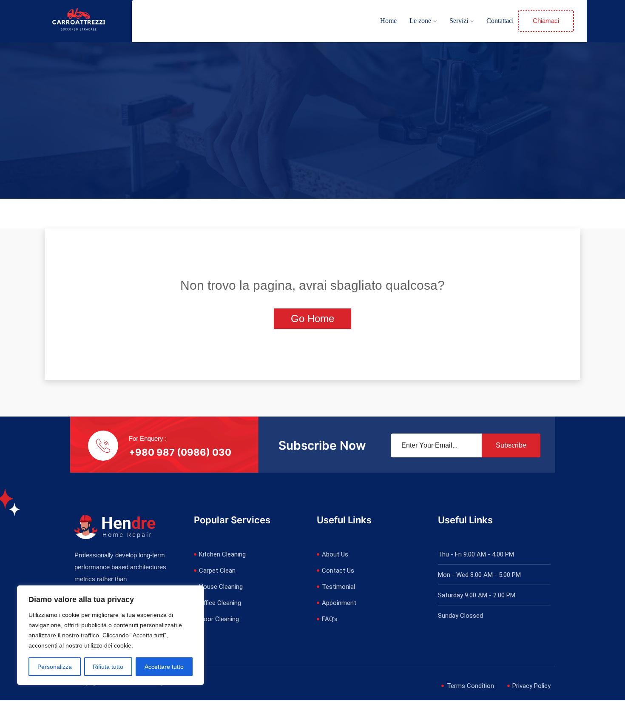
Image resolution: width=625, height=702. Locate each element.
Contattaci (500, 20)
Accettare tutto (164, 666)
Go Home (312, 318)
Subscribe (511, 445)
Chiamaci (546, 20)
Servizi (458, 20)
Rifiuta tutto (108, 666)
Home (388, 20)
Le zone (420, 20)
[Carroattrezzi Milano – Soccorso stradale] (78, 20)
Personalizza (54, 666)
